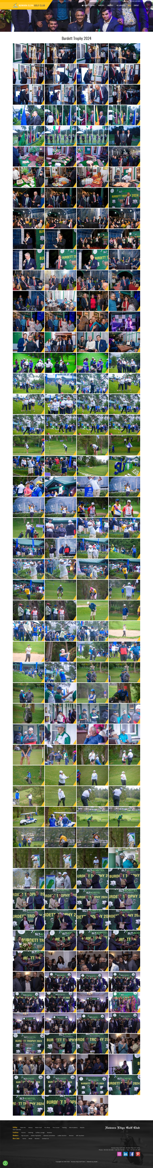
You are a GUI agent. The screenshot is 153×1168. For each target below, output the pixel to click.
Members (110, 5)
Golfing (92, 5)
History (30, 1127)
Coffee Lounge (40, 1132)
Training (64, 1127)
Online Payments (36, 1135)
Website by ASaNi (92, 1161)
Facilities (101, 5)
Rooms (23, 1132)
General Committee (49, 1135)
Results (82, 1127)
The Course (56, 1127)
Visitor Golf (38, 1127)
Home (85, 5)
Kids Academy (73, 1127)
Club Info (23, 1127)
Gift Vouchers (121, 5)
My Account (24, 1135)
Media (129, 5)
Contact (136, 5)
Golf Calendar (17, 1129)
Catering (30, 1132)
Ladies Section (62, 1135)
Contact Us (45, 1138)
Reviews (49, 1132)
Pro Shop (47, 1127)
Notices (71, 1135)
